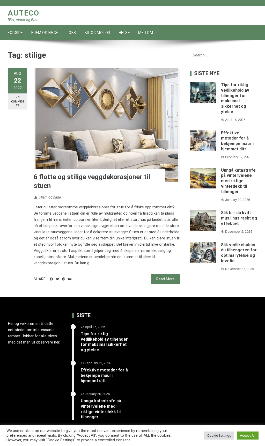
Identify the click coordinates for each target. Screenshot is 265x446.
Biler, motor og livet (22, 20)
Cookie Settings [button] (219, 435)
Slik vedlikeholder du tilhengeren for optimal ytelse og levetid (239, 252)
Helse (124, 33)
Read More (165, 279)
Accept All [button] (247, 435)
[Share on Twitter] (57, 279)
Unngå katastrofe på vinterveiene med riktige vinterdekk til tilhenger (238, 181)
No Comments (17, 101)
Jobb (71, 33)
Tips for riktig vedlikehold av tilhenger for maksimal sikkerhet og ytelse (235, 98)
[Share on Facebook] (51, 279)
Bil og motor (98, 33)
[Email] (70, 279)
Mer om (145, 33)
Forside (15, 33)
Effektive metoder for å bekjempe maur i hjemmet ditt (237, 140)
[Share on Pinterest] (64, 279)
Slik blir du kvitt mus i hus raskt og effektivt (239, 218)
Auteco (23, 13)
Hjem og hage (44, 33)
